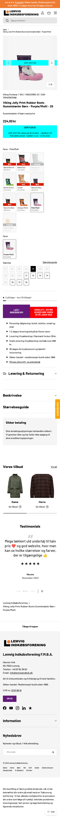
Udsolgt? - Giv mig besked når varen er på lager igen (43, 312)
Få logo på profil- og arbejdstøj (24, 361)
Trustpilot (19, 2)
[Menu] (55, 13)
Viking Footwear (10, 94)
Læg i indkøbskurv (16, 311)
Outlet (37, 768)
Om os (10, 698)
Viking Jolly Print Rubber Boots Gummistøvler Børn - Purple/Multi (27, 32)
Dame (15, 502)
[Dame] (15, 486)
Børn (19, 768)
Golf (30, 768)
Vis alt (54, 466)
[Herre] (42, 486)
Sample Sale (7, 770)
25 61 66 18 (16, 690)
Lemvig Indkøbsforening (15, 602)
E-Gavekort (19, 770)
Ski (24, 768)
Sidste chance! (47, 768)
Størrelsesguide (50, 262)
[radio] (9, 162)
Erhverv (29, 770)
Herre (42, 502)
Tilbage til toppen (30, 626)
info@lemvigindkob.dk (21, 672)
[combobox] (30, 20)
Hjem (5, 30)
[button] (49, 13)
